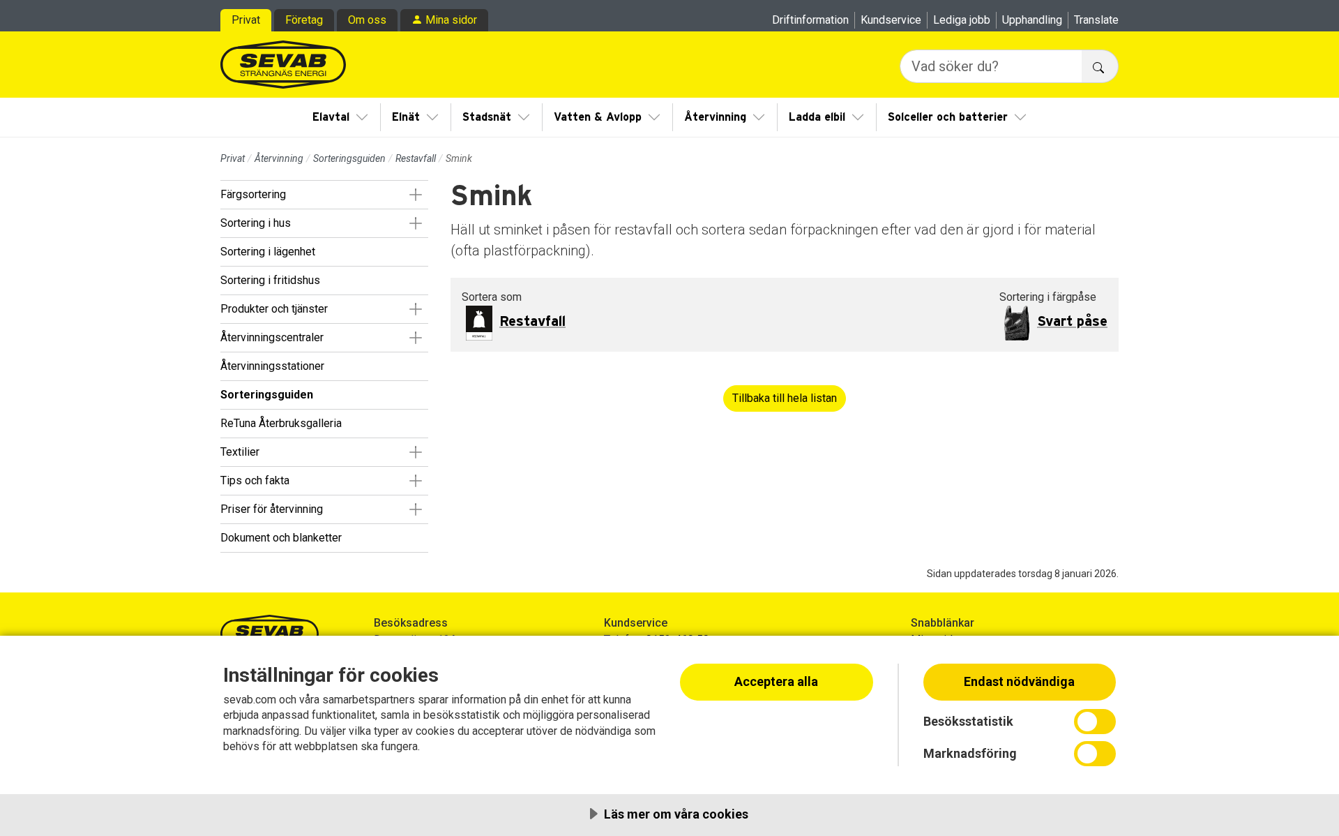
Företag (304, 20)
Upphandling (1032, 20)
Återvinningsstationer (272, 366)
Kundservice (891, 20)
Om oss (367, 20)
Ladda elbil (817, 117)
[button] (415, 195)
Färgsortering (253, 194)
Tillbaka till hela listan (784, 398)
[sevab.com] (283, 64)
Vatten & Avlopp (598, 117)
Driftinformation (810, 20)
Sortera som (492, 297)
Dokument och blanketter (281, 537)
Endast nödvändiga (1019, 681)
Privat (246, 20)
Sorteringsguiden (349, 158)
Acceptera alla (776, 681)
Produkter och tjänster (274, 308)
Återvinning (715, 117)
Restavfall (415, 158)
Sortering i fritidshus (270, 280)
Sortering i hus (255, 223)
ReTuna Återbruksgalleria (281, 423)
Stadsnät (486, 117)
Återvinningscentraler (272, 337)
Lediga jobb (961, 20)
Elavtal (330, 117)
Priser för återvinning (271, 509)
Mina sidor (451, 20)
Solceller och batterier (948, 117)
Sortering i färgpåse (1047, 297)
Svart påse (1072, 322)
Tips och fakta (254, 480)
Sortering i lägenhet (267, 251)
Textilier (239, 451)
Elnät (406, 117)
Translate (1096, 20)
